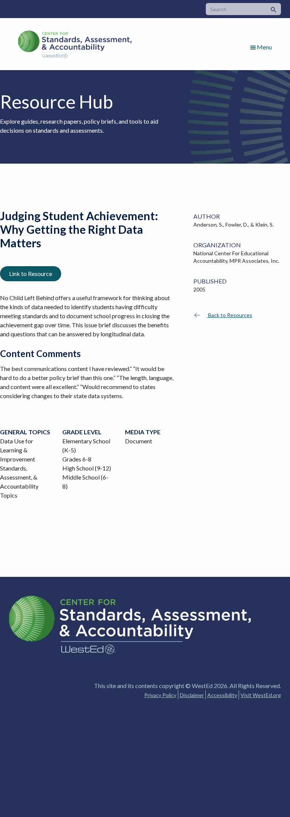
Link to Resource (30, 273)
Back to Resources (229, 315)
